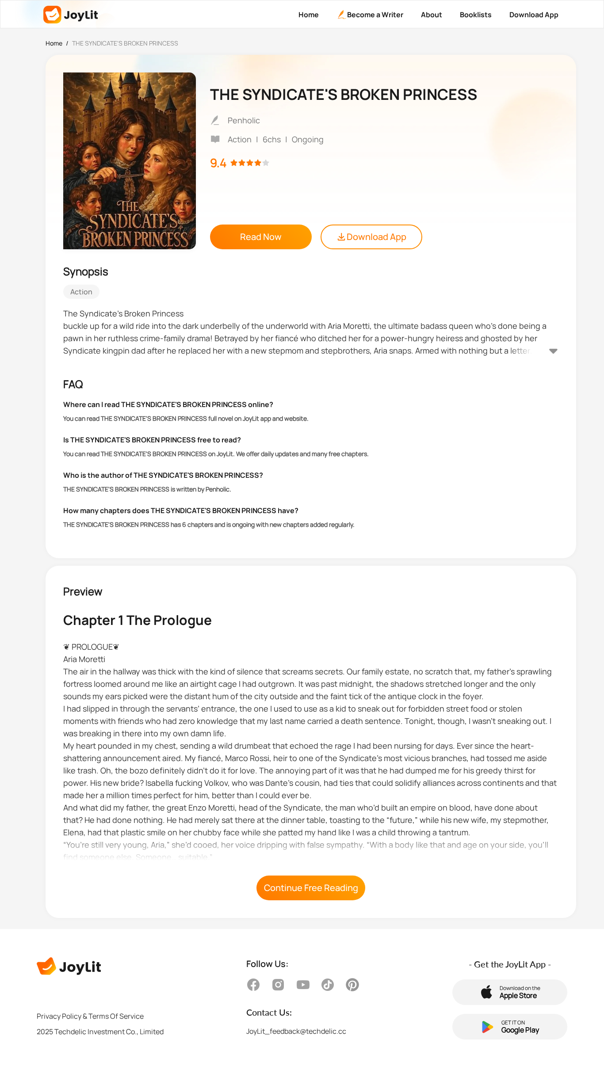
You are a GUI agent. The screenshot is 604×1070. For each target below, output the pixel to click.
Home (54, 43)
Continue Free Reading (311, 888)
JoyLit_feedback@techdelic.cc (296, 1031)
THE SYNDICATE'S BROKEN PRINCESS (125, 43)
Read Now (261, 237)
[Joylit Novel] (70, 14)
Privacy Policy (59, 1016)
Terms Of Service (116, 1016)
